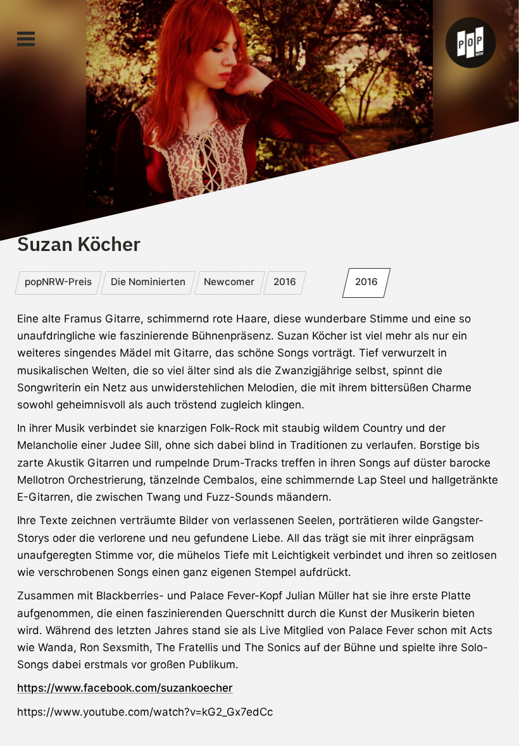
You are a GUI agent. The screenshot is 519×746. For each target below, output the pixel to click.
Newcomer (229, 282)
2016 (284, 282)
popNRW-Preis (58, 282)
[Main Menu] (26, 39)
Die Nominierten (148, 282)
